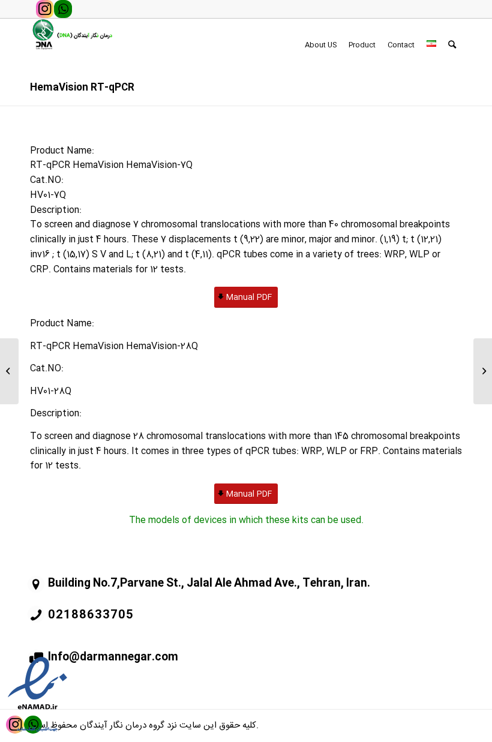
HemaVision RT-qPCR (82, 88)
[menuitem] (321, 45)
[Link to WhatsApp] (63, 9)
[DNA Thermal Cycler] (482, 371)
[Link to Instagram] (44, 9)
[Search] (452, 45)
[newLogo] (71, 45)
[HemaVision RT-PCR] (9, 371)
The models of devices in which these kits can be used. (246, 520)
